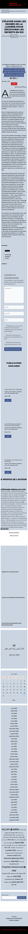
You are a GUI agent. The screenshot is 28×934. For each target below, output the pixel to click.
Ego (11, 842)
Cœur (21, 837)
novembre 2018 (14, 817)
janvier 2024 (14, 787)
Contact (14, 916)
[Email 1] (8, 529)
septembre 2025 (14, 736)
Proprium (6, 873)
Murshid (7, 861)
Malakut (19, 850)
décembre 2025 (14, 728)
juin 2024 (14, 774)
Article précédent (14, 532)
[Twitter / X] (2, 529)
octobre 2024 (14, 764)
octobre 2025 (14, 733)
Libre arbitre (19, 847)
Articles (7, 391)
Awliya (14, 832)
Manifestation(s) (9, 853)
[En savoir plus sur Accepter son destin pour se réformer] (14, 413)
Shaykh (19, 879)
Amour (23, 829)
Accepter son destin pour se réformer (13, 424)
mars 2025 (14, 751)
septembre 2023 (14, 797)
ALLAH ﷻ (7, 68)
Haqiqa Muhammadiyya (11, 70)
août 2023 (14, 799)
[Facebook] (10, 78)
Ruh (22, 74)
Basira (20, 832)
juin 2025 (14, 744)
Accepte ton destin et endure (13, 460)
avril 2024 (14, 779)
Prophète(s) (14, 864)
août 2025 (14, 738)
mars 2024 (14, 782)
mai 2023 (14, 807)
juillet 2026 (14, 711)
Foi (9, 845)
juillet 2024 (14, 771)
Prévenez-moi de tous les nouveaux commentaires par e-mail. (13, 337)
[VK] (15, 78)
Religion (10, 876)
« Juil (13, 700)
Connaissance (15, 68)
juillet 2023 (14, 802)
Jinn (13, 847)
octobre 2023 (14, 794)
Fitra (4, 845)
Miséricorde (19, 853)
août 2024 (14, 769)
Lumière (21, 70)
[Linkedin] (14, 78)
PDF (14, 83)
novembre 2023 (14, 792)
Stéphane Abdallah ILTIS (15, 4)
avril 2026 (14, 718)
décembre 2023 (14, 789)
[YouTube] (6, 529)
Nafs (23, 72)
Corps (15, 837)
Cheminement (9, 835)
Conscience (7, 837)
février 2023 (14, 812)
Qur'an (22, 873)
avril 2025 (14, 749)
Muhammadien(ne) (15, 72)
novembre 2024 (14, 761)
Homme (14, 845)
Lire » (7, 400)
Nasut (21, 861)
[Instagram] (4, 529)
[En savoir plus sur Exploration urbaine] (14, 378)
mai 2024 (14, 777)
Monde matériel (14, 855)
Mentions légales (14, 920)
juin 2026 (14, 713)
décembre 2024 (14, 759)
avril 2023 (14, 810)
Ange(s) (7, 832)
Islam (7, 847)
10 (3, 686)
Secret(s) (13, 76)
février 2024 (14, 784)
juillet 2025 (14, 741)
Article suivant (14, 535)
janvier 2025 (14, 756)
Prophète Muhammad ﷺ (12, 74)
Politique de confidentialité (14, 918)
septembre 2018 (14, 820)
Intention (21, 845)
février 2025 (14, 754)
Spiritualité (20, 76)
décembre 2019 (14, 815)
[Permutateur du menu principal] (24, 4)
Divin (16, 839)
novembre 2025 (14, 731)
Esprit (22, 68)
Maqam (5, 72)
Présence (14, 873)
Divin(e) (22, 839)
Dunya (6, 842)
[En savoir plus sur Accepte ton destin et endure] (14, 449)
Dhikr (10, 839)
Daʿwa (4, 839)
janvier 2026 (14, 726)
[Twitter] (12, 78)
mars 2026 (14, 721)
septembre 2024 (14, 766)
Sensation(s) (9, 879)
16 (24, 686)
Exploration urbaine (13, 389)
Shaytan (7, 882)
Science (7, 76)
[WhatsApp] (17, 78)
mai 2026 (14, 716)
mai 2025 (14, 746)
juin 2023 (14, 804)
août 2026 (14, 708)
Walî (13, 884)
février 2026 (14, 723)
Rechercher (5, 895)
